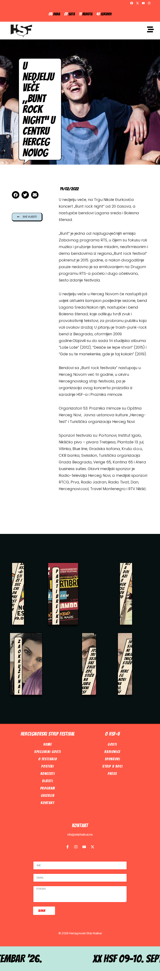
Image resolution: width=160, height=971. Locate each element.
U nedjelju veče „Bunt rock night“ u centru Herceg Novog (38, 109)
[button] (15, 195)
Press (112, 774)
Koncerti (47, 774)
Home (47, 744)
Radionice (112, 752)
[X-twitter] (137, 3)
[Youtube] (143, 3)
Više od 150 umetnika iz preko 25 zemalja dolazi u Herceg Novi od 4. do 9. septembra (127, 569)
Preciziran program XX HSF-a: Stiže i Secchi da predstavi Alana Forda (19, 580)
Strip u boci (112, 766)
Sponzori (112, 759)
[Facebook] (132, 3)
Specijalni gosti (47, 752)
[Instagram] (149, 3)
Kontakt (47, 803)
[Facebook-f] (67, 847)
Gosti (112, 744)
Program (47, 788)
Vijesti (47, 781)
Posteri (47, 766)
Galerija (48, 795)
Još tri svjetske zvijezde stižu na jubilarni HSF (89, 671)
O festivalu (47, 759)
